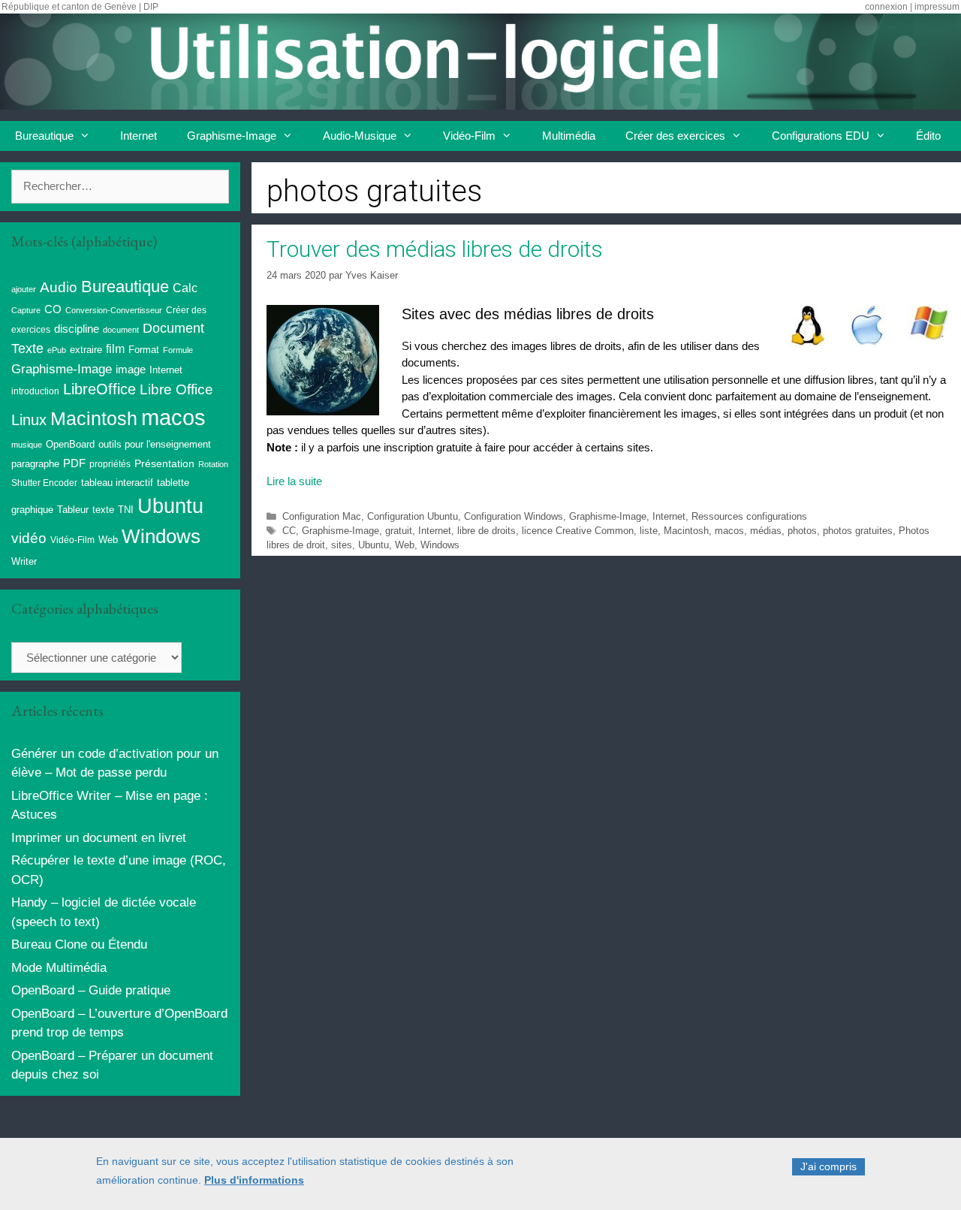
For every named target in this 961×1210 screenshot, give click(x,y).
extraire (86, 350)
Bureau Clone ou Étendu (79, 944)
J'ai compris (828, 1166)
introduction (35, 391)
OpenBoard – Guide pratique (90, 990)
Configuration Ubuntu (412, 516)
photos (802, 530)
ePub (56, 350)
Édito (928, 135)
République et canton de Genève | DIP (80, 7)
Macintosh (686, 530)
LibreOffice (99, 389)
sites (341, 545)
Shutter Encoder (44, 483)
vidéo (29, 538)
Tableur (73, 510)
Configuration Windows (513, 516)
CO (53, 309)
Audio (58, 287)
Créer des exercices (675, 135)
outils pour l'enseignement (154, 444)
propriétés (110, 464)
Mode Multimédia (59, 968)
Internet (138, 135)
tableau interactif (117, 482)
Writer (24, 561)
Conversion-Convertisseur (113, 310)
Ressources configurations (749, 516)
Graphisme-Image (231, 135)
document (121, 329)
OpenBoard (70, 444)
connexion (886, 7)
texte (103, 510)
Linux (29, 420)
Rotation (213, 464)
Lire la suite (294, 481)
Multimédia (568, 135)
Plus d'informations (254, 1181)
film (115, 348)
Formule (178, 350)
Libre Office (176, 389)
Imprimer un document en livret (98, 838)
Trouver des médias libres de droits (435, 249)
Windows (439, 545)
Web (404, 545)
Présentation (164, 463)
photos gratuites (858, 530)
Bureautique (44, 135)
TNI (126, 509)
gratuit (398, 530)
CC (289, 530)
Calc (185, 287)
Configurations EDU (820, 135)
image (131, 369)
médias (766, 530)
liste (649, 530)
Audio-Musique (359, 135)
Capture (26, 310)
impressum (936, 7)
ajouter (23, 289)
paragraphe (35, 463)
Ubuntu (373, 545)
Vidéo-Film (469, 135)
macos (729, 530)
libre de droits (486, 530)
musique (26, 444)
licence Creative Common (578, 530)
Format (143, 349)
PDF (74, 463)
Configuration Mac (321, 516)
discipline (76, 329)
